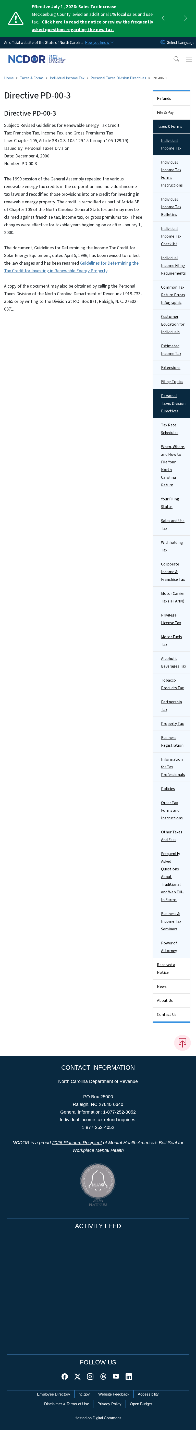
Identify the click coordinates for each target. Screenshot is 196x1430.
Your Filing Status (170, 503)
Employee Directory (53, 1394)
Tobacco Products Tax (172, 684)
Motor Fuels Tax (171, 640)
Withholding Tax (172, 546)
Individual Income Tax (67, 78)
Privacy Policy (109, 1404)
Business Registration (172, 741)
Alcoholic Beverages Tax (173, 662)
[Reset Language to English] (163, 42)
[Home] (37, 54)
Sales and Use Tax (173, 524)
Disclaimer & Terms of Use (66, 1404)
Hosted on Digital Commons (98, 1418)
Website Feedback (113, 1394)
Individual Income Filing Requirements (173, 265)
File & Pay (165, 112)
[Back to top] (182, 1043)
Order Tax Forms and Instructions (172, 810)
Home (9, 78)
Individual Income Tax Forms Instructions (172, 173)
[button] (173, 59)
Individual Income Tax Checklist (171, 236)
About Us (165, 1000)
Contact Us (166, 1014)
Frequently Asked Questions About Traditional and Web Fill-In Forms (172, 877)
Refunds (164, 98)
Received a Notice (166, 968)
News (162, 986)
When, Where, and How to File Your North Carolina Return (173, 466)
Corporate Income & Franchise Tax (173, 571)
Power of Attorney (169, 947)
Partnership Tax (171, 705)
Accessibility (148, 1394)
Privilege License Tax (171, 619)
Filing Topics (172, 382)
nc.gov (84, 1394)
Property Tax (172, 723)
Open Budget (141, 1404)
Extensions (170, 368)
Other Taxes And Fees (171, 836)
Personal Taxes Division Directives (118, 78)
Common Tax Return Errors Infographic (173, 295)
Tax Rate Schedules (169, 429)
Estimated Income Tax (171, 349)
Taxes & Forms (32, 78)
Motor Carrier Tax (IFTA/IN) (173, 597)
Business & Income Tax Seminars (171, 921)
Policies (168, 789)
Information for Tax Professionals (173, 767)
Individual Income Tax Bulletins (171, 206)
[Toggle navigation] (189, 59)
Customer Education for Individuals (173, 324)
